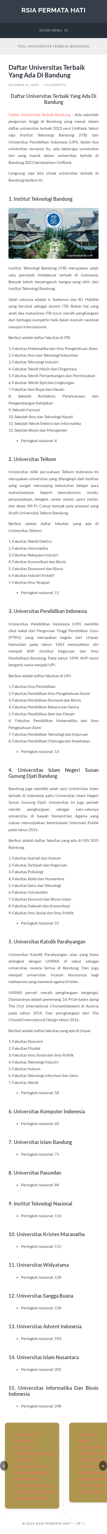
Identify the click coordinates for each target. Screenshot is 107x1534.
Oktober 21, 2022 (23, 85)
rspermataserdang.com (31, 1472)
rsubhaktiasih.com (92, 1460)
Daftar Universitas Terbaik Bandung (39, 114)
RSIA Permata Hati (53, 10)
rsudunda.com (23, 1460)
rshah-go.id (86, 1434)
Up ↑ (80, 1524)
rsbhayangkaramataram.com (35, 1453)
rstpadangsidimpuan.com (32, 1485)
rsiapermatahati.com (29, 1498)
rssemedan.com (25, 1478)
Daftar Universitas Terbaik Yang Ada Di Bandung (46, 71)
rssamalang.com (25, 1434)
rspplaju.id (85, 1440)
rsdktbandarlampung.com (33, 1491)
